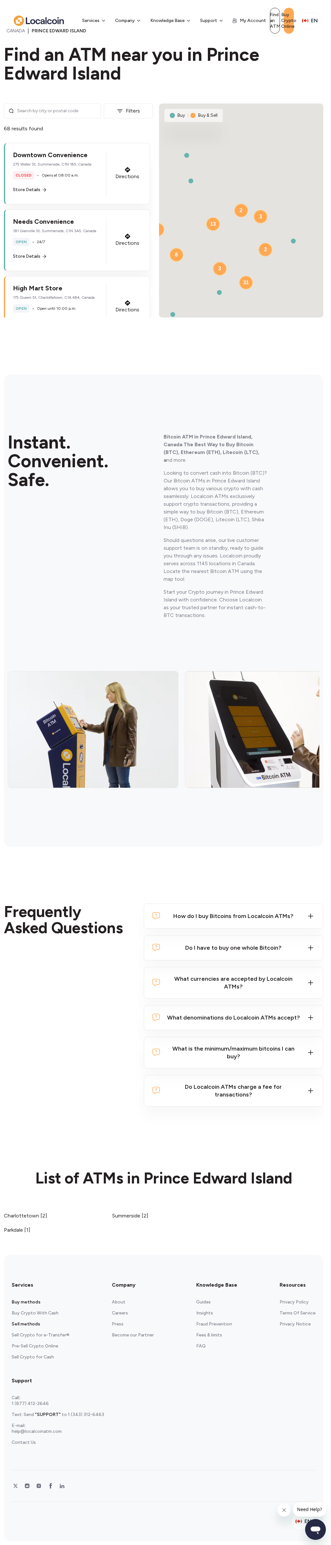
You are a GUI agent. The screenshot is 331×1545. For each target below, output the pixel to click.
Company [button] (125, 20)
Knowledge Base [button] (167, 20)
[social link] (15, 1486)
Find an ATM (275, 20)
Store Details (26, 189)
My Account (253, 20)
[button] (77, 173)
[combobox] (57, 111)
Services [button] (91, 20)
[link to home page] (39, 21)
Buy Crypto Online (289, 20)
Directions (127, 176)
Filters (133, 111)
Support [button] (208, 20)
